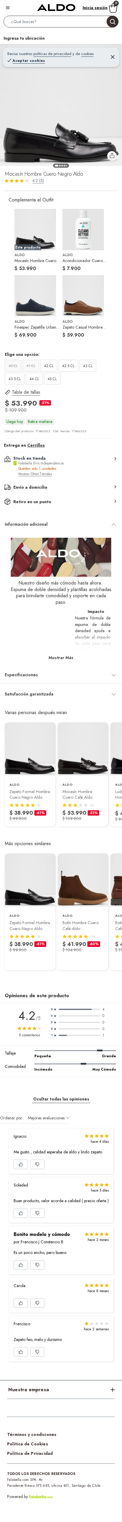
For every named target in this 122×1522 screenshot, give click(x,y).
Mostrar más (61, 658)
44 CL (34, 379)
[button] (61, 23)
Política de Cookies (27, 1444)
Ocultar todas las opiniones (61, 1099)
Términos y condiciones (31, 1434)
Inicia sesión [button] (95, 8)
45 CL (52, 379)
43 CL (87, 366)
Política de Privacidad (30, 1453)
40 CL (13, 366)
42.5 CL (68, 366)
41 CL (30, 366)
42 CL (48, 366)
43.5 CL (15, 379)
